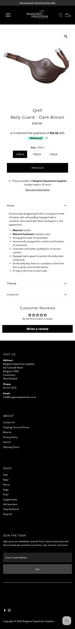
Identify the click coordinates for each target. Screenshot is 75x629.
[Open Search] (60, 15)
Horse (6, 484)
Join (37, 569)
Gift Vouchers (10, 504)
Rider (6, 479)
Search (7, 441)
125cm (20, 154)
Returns (7, 432)
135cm (53, 154)
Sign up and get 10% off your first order (37, 2)
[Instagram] (9, 610)
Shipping (11, 283)
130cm (36, 154)
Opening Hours (11, 446)
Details (10, 205)
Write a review (37, 329)
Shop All (7, 514)
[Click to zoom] (65, 36)
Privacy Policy (10, 437)
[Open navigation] (11, 15)
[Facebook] (5, 610)
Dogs (6, 489)
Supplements (10, 499)
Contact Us (13, 294)
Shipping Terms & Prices (16, 427)
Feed (5, 494)
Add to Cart (38, 167)
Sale (5, 474)
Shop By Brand (11, 509)
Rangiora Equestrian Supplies (38, 621)
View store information (37, 190)
